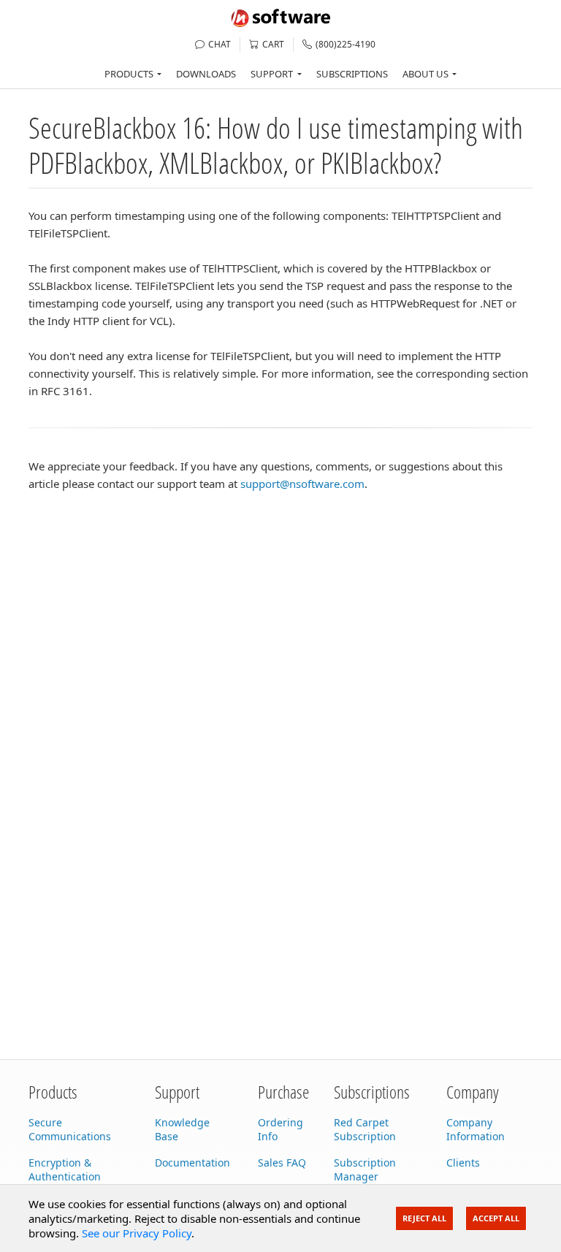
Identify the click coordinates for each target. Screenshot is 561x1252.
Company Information (475, 1129)
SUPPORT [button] (272, 73)
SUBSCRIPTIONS (352, 73)
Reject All (424, 1218)
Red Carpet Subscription (365, 1129)
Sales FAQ (282, 1162)
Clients (463, 1162)
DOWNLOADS (206, 73)
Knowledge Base (182, 1129)
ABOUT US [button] (425, 73)
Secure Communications (69, 1129)
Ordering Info (280, 1129)
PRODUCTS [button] (128, 73)
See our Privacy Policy (136, 1233)
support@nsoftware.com (302, 483)
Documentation (192, 1162)
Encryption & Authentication (64, 1169)
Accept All (496, 1218)
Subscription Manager (365, 1169)
